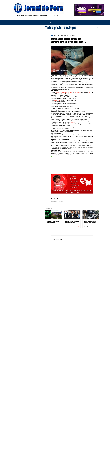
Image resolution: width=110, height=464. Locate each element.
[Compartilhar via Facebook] (51, 198)
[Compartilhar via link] (59, 198)
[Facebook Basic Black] (54, 15)
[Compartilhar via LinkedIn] (57, 198)
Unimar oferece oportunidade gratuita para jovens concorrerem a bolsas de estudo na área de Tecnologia (53, 222)
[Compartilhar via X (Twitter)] (54, 198)
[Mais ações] (92, 35)
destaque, (70, 28)
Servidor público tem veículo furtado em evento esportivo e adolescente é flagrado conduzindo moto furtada (90, 222)
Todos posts (53, 28)
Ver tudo (97, 208)
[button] (97, 27)
